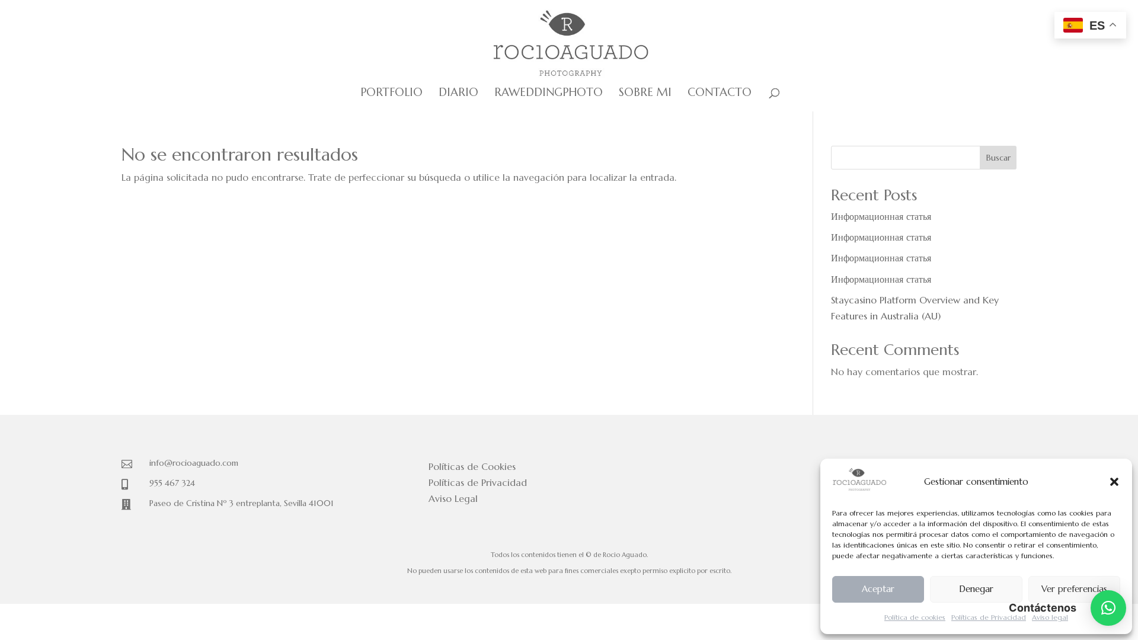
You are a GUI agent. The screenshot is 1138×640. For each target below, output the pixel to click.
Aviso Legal (453, 498)
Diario (458, 93)
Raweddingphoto (548, 93)
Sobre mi (645, 93)
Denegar (976, 588)
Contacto (720, 93)
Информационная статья (881, 216)
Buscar (998, 157)
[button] (1114, 482)
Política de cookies (914, 617)
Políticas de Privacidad (988, 617)
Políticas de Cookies (472, 466)
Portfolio (391, 93)
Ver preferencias (1074, 588)
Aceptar (878, 588)
